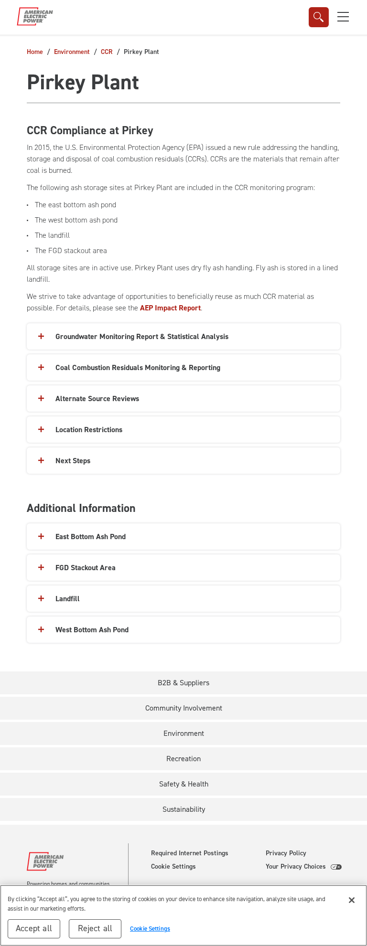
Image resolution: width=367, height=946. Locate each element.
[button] (343, 16)
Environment (72, 51)
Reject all (95, 928)
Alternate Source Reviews (97, 398)
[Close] (351, 900)
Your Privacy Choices (296, 866)
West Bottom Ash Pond (92, 630)
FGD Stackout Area (85, 568)
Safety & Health (183, 784)
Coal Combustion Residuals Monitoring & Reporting (137, 367)
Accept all (34, 928)
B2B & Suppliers (183, 683)
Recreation (183, 759)
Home (35, 51)
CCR (107, 51)
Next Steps (72, 461)
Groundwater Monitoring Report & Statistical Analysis (141, 336)
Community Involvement (183, 708)
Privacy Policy (286, 853)
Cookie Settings (173, 866)
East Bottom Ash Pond (90, 536)
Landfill (67, 599)
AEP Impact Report (170, 308)
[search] (319, 17)
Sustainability (183, 809)
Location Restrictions (88, 430)
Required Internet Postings (189, 853)
